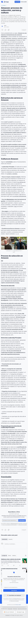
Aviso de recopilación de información (17, 599)
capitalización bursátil (14, 71)
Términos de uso (16, 598)
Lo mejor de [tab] (4, 555)
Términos (15, 608)
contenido (20, 38)
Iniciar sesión (24, 1)
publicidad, (9, 38)
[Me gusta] (2, 30)
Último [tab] (9, 555)
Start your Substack (9, 612)
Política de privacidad (14, 601)
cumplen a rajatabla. (12, 173)
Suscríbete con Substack (15, 595)
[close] (24, 571)
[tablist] (7, 539)
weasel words (22, 457)
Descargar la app (20, 612)
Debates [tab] (14, 555)
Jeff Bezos (6, 42)
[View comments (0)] (5, 30)
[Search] (25, 555)
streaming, (15, 38)
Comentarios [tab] (4, 539)
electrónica (12, 40)
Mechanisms (10, 199)
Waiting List (19, 504)
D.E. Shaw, (7, 49)
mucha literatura (14, 464)
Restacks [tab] (10, 539)
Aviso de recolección (22, 608)
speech (18, 52)
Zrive (5, 25)
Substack (7, 615)
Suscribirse (17, 1)
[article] (14, 562)
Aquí (15, 206)
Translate (3, 5)
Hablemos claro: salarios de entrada (11, 559)
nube (3, 38)
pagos (25, 38)
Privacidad (10, 608)
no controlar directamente (19, 196)
